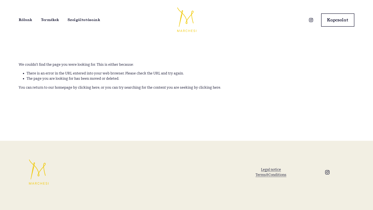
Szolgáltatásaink (84, 20)
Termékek (50, 20)
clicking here (88, 87)
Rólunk (25, 20)
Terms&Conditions (270, 175)
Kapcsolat (337, 20)
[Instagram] (311, 20)
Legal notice (271, 169)
